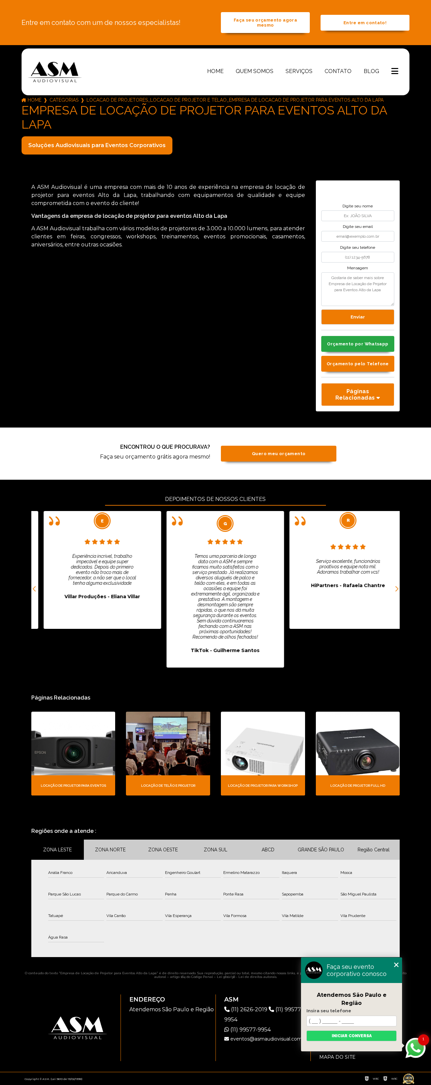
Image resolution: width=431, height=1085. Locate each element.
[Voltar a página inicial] (55, 71)
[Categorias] (395, 72)
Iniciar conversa (352, 1035)
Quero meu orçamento (278, 453)
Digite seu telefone (357, 247)
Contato (338, 71)
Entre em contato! (365, 22)
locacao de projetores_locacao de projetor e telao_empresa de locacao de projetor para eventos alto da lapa (235, 100)
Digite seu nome (357, 206)
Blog (371, 71)
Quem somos (254, 71)
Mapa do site (337, 1057)
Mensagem (357, 268)
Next (396, 589)
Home (215, 71)
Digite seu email (358, 226)
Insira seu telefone (328, 1010)
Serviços (299, 71)
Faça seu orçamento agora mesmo (265, 23)
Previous (34, 589)
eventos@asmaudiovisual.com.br (268, 1039)
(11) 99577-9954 (250, 1029)
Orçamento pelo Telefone (358, 363)
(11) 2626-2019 (249, 1009)
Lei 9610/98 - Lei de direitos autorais (246, 977)
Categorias (63, 100)
